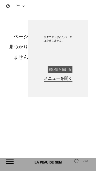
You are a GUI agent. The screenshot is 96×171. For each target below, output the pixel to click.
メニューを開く (58, 78)
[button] (15, 6)
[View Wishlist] (76, 161)
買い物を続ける (60, 69)
